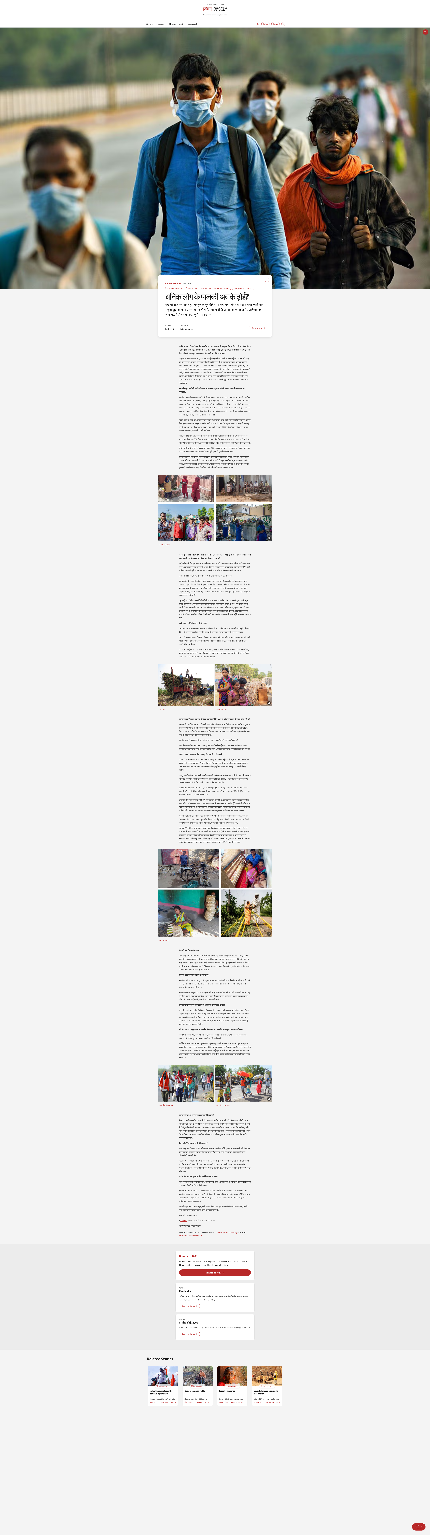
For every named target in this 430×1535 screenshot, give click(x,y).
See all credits (257, 328)
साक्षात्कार (183, 1220)
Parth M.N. (169, 329)
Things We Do (213, 288)
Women (226, 288)
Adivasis (249, 288)
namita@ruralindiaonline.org (190, 1235)
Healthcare (238, 288)
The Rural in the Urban (175, 288)
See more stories (188, 1306)
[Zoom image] (425, 32)
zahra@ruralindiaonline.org (226, 1232)
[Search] (258, 24)
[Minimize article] (267, 280)
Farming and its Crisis (196, 288)
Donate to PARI (213, 1272)
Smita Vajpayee (186, 329)
